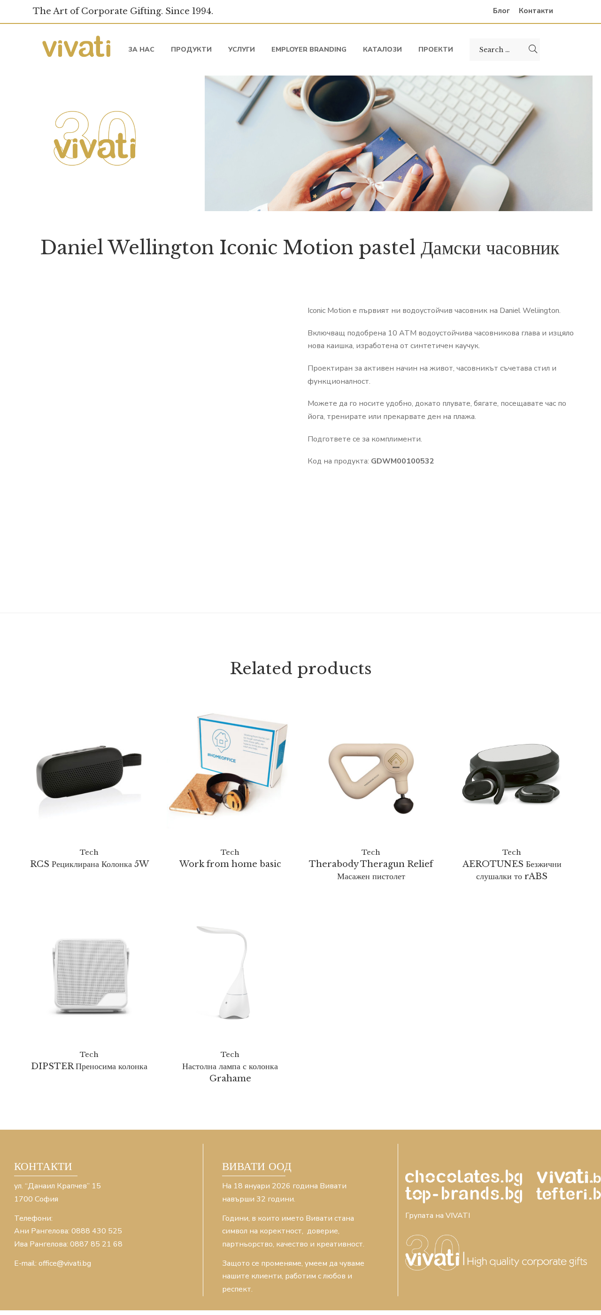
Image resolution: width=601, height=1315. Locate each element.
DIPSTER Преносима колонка (89, 1066)
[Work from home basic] (230, 765)
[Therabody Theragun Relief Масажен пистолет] (371, 772)
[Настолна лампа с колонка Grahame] (230, 974)
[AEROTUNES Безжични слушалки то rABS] (511, 772)
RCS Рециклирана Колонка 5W (89, 864)
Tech (89, 852)
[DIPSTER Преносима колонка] (89, 975)
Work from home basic (230, 864)
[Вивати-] (77, 49)
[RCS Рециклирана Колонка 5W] (89, 772)
